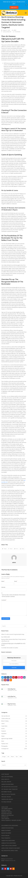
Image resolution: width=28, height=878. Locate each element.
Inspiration (3, 733)
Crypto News (4, 726)
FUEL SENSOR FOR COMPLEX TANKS (9, 850)
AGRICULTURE (4, 807)
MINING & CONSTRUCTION (7, 815)
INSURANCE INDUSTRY (6, 813)
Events (3, 728)
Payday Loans (4, 743)
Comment (4, 600)
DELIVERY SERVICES (5, 810)
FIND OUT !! (14, 7)
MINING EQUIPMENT (6, 830)
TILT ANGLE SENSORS (6, 801)
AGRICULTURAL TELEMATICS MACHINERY (10, 848)
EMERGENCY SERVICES (6, 812)
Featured (3, 731)
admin (14, 30)
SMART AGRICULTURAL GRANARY (9, 845)
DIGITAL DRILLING (5, 835)
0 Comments (17, 31)
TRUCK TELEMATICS (5, 838)
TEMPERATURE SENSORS (7, 799)
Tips (17, 756)
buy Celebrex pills (5, 637)
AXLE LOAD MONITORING (7, 776)
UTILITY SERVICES (5, 818)
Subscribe (14, 667)
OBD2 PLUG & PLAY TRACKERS (8, 794)
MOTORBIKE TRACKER (6, 791)
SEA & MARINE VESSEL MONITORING (9, 825)
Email (15, 581)
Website (3, 587)
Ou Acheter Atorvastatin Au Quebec (9, 647)
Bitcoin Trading (4, 721)
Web (21, 756)
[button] (26, 13)
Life (8, 756)
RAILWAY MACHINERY (6, 833)
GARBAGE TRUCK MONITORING (8, 843)
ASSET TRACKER (5, 774)
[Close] (26, 5)
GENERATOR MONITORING (7, 784)
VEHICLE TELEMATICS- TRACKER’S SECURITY (11, 820)
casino (3, 723)
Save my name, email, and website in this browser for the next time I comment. (13, 595)
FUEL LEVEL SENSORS (6, 781)
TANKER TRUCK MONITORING (8, 840)
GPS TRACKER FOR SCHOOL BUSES (9, 786)
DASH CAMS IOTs (5, 779)
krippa (2, 736)
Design (4, 756)
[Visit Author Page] (14, 557)
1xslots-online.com (5, 718)
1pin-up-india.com (7, 31)
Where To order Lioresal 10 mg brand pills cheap (12, 634)
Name (3, 581)
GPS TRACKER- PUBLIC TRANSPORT (9, 789)
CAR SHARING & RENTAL (6, 808)
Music (12, 756)
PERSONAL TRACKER (6, 796)
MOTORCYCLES (4, 817)
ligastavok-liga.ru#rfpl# (6, 738)
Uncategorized (4, 748)
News (2, 741)
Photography (4, 746)
